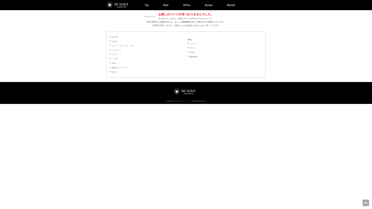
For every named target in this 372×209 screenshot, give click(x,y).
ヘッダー (115, 59)
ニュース (193, 43)
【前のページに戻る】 (183, 25)
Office (114, 63)
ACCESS (115, 37)
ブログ (192, 48)
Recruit (114, 72)
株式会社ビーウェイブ (183, 101)
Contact (114, 41)
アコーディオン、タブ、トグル (123, 46)
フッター (115, 54)
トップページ (116, 50)
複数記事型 (194, 57)
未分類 (192, 52)
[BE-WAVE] (119, 4)
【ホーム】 (199, 25)
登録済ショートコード (120, 68)
